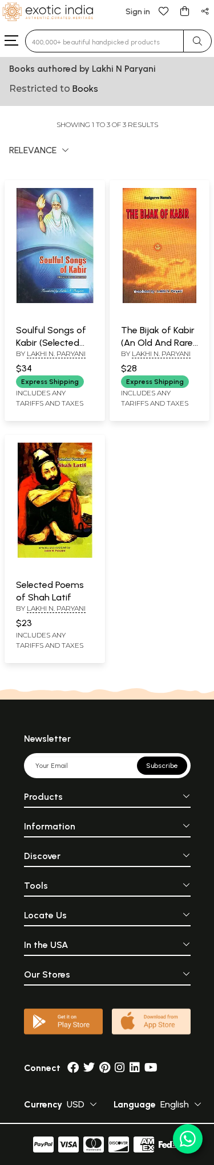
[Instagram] (120, 1067)
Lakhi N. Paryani (56, 353)
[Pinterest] (104, 1067)
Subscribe (162, 766)
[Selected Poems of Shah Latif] (54, 555)
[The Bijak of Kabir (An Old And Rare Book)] (159, 301)
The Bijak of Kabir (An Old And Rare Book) (158, 343)
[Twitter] (89, 1067)
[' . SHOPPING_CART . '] (184, 10)
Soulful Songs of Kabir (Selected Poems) (51, 343)
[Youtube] (151, 1067)
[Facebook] (73, 1067)
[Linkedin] (135, 1067)
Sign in (138, 12)
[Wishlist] (164, 10)
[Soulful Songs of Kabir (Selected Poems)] (54, 301)
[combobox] (104, 41)
